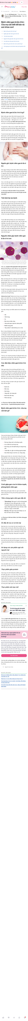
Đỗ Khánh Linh (13, 14)
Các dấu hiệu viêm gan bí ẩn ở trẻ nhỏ (11, 41)
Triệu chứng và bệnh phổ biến (16, 605)
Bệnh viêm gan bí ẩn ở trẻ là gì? (10, 31)
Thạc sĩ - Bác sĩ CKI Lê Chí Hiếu (13, 16)
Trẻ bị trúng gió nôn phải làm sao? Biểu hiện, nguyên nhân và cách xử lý (18, 610)
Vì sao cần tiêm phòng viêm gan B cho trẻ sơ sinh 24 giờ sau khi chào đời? (13, 192)
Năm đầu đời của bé (17, 11)
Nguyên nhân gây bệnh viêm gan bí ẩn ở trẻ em (13, 38)
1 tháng (6, 99)
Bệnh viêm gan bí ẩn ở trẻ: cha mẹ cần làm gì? (13, 43)
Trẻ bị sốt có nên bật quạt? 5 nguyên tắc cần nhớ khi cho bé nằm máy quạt (13, 478)
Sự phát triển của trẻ (8, 11)
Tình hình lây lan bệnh (8, 36)
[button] (2, 7)
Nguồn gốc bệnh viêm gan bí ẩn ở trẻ (11, 33)
